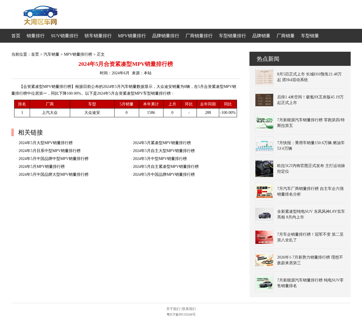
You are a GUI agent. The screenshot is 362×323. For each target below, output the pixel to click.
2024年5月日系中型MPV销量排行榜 (50, 151)
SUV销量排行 (64, 35)
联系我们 (189, 309)
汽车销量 (51, 54)
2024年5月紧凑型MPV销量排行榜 (162, 143)
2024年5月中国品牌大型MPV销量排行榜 (54, 174)
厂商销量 (286, 35)
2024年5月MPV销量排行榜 (42, 166)
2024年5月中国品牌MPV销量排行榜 (164, 174)
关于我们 (173, 309)
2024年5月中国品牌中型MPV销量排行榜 (54, 159)
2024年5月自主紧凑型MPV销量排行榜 (166, 166)
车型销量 (310, 35)
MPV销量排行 (132, 35)
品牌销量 (261, 35)
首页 (15, 35)
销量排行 (36, 35)
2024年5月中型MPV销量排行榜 (160, 159)
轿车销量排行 (98, 35)
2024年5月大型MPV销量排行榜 (46, 143)
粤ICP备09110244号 (181, 315)
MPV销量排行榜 (78, 54)
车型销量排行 (232, 35)
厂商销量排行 (199, 35)
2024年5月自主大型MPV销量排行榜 (164, 151)
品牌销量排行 (165, 35)
